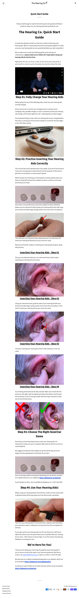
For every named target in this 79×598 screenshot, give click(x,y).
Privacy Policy (6, 586)
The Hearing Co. (72, 586)
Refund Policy (6, 589)
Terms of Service (6, 593)
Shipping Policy (6, 591)
